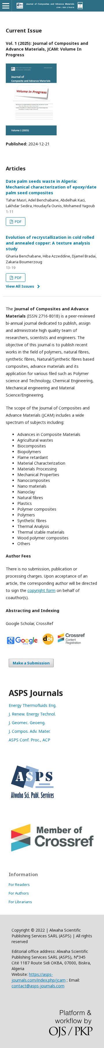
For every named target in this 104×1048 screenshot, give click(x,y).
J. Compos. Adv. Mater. (29, 731)
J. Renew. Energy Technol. (32, 714)
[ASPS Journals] (52, 802)
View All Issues (20, 286)
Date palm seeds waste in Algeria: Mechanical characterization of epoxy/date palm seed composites (51, 186)
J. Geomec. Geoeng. (27, 722)
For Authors (19, 893)
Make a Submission (31, 663)
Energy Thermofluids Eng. (32, 705)
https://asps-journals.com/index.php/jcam (39, 977)
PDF (17, 221)
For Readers (19, 884)
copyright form (41, 590)
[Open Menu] (6, 5)
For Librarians (20, 901)
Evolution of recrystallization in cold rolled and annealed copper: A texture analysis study (50, 242)
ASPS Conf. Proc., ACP (29, 740)
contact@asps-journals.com (38, 986)
